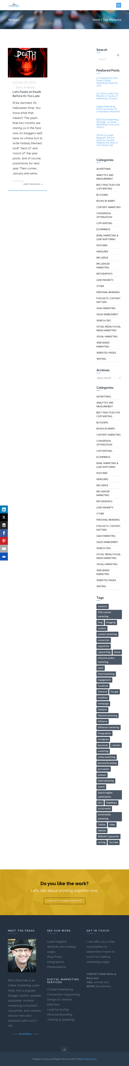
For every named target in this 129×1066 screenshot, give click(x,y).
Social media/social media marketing (108, 328)
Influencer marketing (103, 266)
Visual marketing (107, 336)
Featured (102, 245)
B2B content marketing (104, 614)
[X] (4, 517)
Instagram (103, 739)
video (112, 824)
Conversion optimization (104, 215)
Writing (101, 359)
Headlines (102, 251)
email (100, 667)
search (101, 786)
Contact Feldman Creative (64, 901)
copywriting (104, 652)
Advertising (103, 169)
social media (104, 808)
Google (114, 691)
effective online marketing (106, 660)
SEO (100, 802)
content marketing (107, 634)
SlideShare (111, 802)
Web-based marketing (102, 344)
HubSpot (102, 709)
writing (101, 842)
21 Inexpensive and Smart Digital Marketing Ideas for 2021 (107, 82)
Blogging (102, 195)
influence (102, 721)
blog (100, 622)
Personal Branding (59, 1014)
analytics (102, 606)
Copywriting (104, 223)
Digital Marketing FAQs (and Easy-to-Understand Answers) (108, 109)
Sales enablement (107, 314)
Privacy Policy (89, 1059)
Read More (25, 1034)
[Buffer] (4, 525)
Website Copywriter (108, 836)
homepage (103, 703)
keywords (103, 745)
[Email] (4, 549)
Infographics (104, 273)
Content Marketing (60, 989)
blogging (111, 622)
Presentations (56, 967)
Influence (102, 257)
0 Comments (18, 180)
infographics (104, 733)
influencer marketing (108, 727)
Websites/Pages (106, 353)
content (102, 628)
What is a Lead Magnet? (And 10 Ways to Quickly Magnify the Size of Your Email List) (107, 140)
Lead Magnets (104, 280)
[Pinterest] (4, 541)
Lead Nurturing (57, 1009)
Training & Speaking (60, 1019)
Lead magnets (57, 941)
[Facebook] (4, 533)
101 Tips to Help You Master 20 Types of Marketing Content (107, 96)
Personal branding (108, 292)
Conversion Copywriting (63, 994)
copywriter (103, 646)
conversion (103, 640)
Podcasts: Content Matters (108, 300)
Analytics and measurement (104, 177)
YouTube (113, 842)
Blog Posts (54, 956)
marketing (103, 751)
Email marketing (106, 673)
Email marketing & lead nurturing (107, 237)
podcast (102, 774)
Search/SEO (103, 320)
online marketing (106, 757)
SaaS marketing (105, 308)
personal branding (107, 762)
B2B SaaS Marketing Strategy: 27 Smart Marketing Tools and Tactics (107, 123)
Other (100, 286)
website (102, 830)
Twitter (102, 824)
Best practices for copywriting (108, 187)
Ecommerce (103, 229)
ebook (117, 652)
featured (102, 691)
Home (96, 19)
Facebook (103, 685)
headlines (103, 697)
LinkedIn (116, 745)
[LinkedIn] (4, 509)
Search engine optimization (105, 794)
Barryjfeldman (103, 986)
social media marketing (104, 816)
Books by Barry (105, 201)
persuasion (103, 768)
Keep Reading (32, 184)
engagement (104, 679)
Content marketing (108, 207)
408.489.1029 (101, 982)
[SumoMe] (4, 556)
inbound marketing (107, 715)
